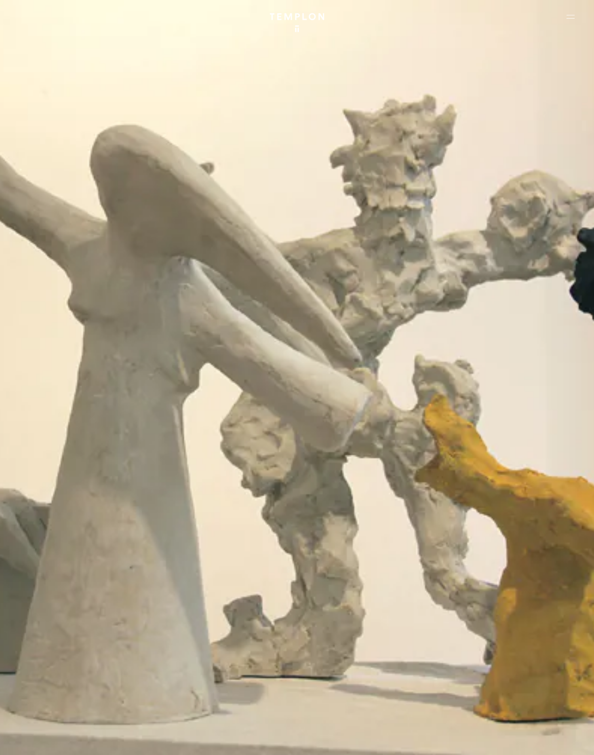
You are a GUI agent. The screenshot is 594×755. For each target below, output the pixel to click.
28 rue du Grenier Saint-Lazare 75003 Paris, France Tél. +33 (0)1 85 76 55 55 (65, 679)
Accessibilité (562, 742)
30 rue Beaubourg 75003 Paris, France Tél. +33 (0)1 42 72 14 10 (54, 624)
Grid (214, 742)
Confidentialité (523, 742)
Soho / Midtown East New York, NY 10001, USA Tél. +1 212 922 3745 (203, 679)
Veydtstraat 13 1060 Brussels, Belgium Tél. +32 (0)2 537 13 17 (199, 624)
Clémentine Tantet (146, 742)
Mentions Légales (481, 742)
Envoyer (332, 687)
